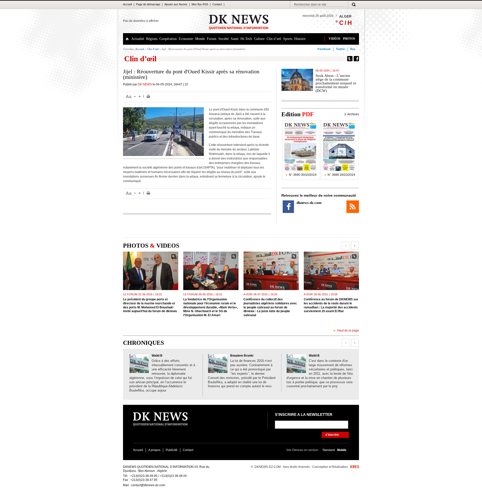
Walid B (157, 355)
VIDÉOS (334, 38)
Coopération (168, 39)
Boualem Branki (241, 355)
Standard (329, 450)
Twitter (340, 48)
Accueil (127, 4)
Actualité (137, 39)
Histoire (300, 39)
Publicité (171, 450)
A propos (154, 450)
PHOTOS (349, 38)
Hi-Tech (246, 39)
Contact (217, 4)
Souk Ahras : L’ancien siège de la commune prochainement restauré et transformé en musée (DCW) (336, 83)
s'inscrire (332, 434)
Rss (352, 48)
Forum (211, 39)
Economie (186, 39)
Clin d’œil (274, 39)
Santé (234, 39)
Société (223, 39)
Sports (287, 39)
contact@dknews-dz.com (148, 485)
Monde (200, 39)
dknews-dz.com (309, 203)
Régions (151, 39)
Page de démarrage (148, 4)
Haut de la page (348, 330)
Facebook (324, 48)
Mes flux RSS (200, 4)
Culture (259, 39)
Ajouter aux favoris (175, 4)
